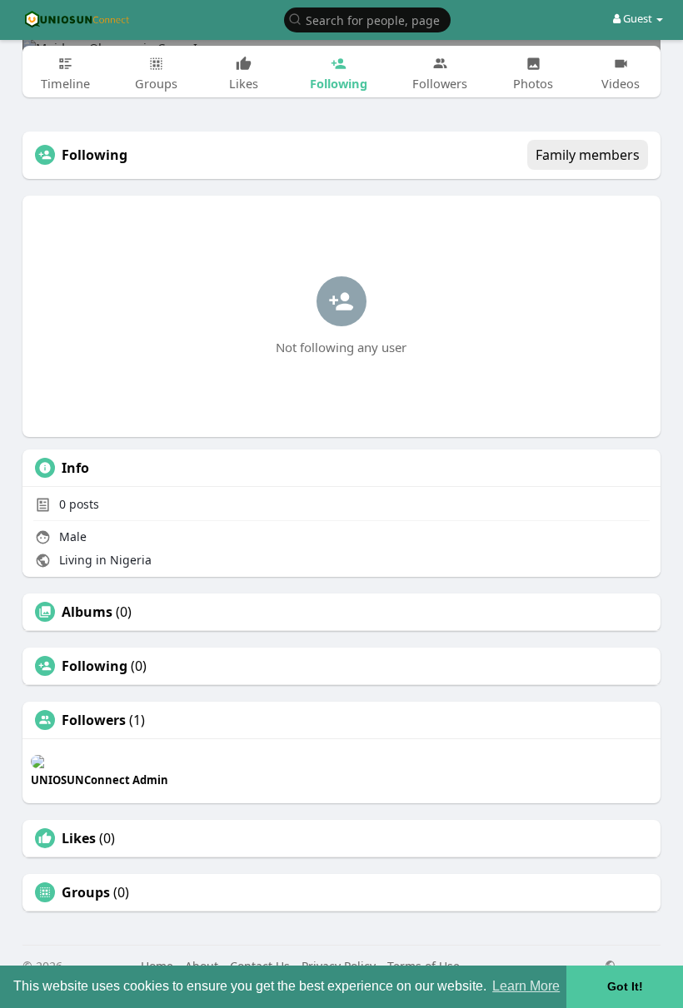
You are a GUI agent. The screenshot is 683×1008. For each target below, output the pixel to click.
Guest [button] (638, 18)
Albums (87, 611)
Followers (94, 720)
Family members (588, 155)
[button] (367, 18)
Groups (86, 892)
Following (94, 666)
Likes (79, 838)
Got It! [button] (625, 986)
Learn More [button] (526, 986)
